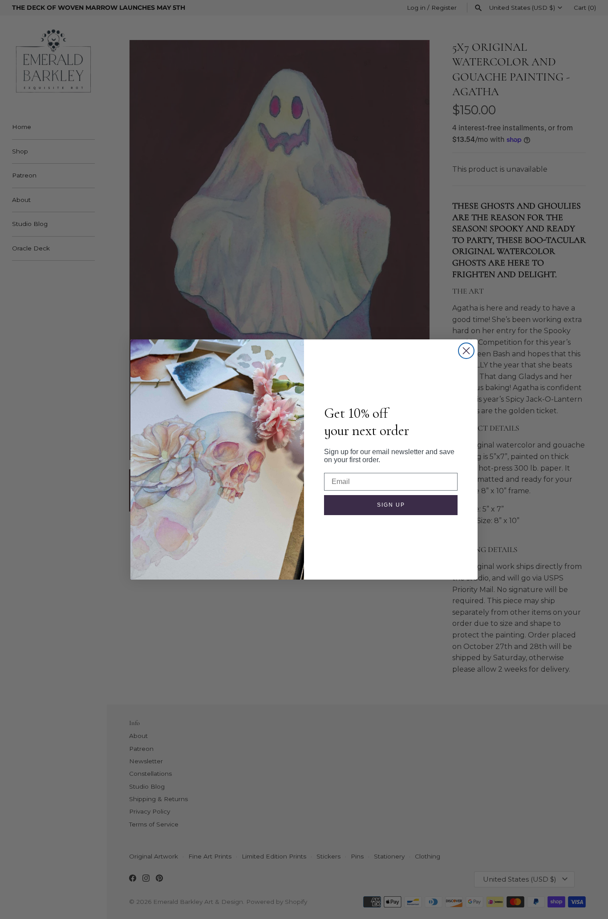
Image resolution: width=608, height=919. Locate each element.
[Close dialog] (466, 351)
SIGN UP (391, 505)
